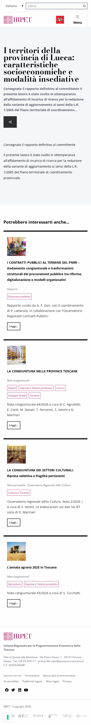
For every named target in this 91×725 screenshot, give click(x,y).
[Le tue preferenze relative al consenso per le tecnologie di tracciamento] (8, 717)
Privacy (67, 681)
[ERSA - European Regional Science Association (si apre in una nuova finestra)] (52, 717)
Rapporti (12, 289)
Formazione (32, 675)
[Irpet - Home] (18, 20)
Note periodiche (16, 485)
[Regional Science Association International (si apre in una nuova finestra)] (38, 717)
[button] (15, 6)
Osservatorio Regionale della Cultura (49, 485)
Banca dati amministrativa (59, 675)
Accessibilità (11, 681)
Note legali (52, 681)
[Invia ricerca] (84, 6)
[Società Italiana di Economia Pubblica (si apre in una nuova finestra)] (67, 717)
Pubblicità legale (32, 681)
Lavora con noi (12, 675)
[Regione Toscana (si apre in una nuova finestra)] (60, 20)
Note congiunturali (18, 380)
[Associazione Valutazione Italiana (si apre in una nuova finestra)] (23, 717)
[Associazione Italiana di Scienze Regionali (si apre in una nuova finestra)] (81, 717)
